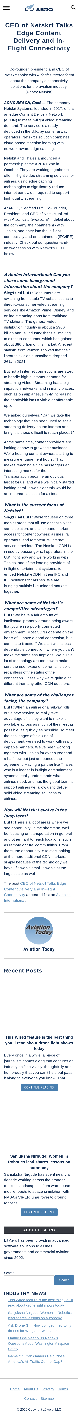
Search (9, 1273)
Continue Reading (39, 1087)
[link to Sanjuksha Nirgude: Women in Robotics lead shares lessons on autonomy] (39, 1123)
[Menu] (6, 8)
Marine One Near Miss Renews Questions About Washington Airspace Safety (38, 1343)
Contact (30, 1399)
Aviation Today (39, 949)
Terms (63, 1389)
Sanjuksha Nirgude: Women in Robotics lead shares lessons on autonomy (39, 1162)
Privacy (48, 1389)
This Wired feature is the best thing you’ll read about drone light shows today (39, 1043)
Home (15, 1389)
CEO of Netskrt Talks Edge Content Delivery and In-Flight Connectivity (35, 889)
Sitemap (47, 1399)
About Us (31, 1389)
